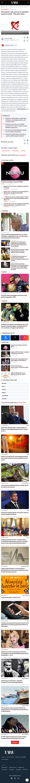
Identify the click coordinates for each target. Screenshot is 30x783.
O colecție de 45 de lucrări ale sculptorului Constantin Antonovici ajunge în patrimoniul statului (20, 258)
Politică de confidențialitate (20, 757)
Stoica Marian (25, 483)
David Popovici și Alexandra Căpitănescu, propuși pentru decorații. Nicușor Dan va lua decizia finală (18, 244)
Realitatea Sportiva (13, 767)
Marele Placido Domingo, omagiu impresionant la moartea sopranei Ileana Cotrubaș (19, 251)
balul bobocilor (6, 150)
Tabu (10, 38)
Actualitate (11, 6)
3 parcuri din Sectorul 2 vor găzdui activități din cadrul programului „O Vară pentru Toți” (16, 204)
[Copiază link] (24, 37)
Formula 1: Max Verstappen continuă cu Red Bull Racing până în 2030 (14, 296)
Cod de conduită (5, 759)
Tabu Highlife (11, 769)
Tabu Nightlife (18, 769)
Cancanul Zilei (4, 769)
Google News (22, 155)
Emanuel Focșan (25, 566)
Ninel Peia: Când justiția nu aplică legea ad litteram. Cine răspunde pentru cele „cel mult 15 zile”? (15, 120)
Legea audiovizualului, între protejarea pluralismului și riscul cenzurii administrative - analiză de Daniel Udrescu (15, 570)
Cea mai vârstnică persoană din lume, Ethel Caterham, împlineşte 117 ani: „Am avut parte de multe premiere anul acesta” (14, 236)
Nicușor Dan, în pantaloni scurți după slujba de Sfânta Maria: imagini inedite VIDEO (16, 192)
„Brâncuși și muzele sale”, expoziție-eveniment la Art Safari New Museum (12, 681)
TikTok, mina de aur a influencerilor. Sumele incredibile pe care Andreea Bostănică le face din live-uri (16, 198)
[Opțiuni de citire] (27, 780)
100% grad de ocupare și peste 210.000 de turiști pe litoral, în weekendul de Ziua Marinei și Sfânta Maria (14, 709)
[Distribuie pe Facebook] (27, 37)
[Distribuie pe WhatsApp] (24, 40)
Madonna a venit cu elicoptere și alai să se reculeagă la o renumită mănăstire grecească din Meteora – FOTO (14, 653)
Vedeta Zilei (25, 769)
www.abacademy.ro (21, 109)
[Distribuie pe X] (27, 40)
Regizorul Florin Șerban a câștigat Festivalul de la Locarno (20, 352)
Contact (3, 757)
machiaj (23, 150)
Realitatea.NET (4, 767)
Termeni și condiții (10, 757)
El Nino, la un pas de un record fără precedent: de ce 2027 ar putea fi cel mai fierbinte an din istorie (16, 125)
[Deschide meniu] (2, 2)
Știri (7, 6)
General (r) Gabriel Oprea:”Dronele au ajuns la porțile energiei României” (16, 135)
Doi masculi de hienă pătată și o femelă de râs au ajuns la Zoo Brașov (16, 130)
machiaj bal (15, 150)
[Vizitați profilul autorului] (2, 39)
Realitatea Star (21, 767)
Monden (3, 183)
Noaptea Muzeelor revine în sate (10, 597)
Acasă (4, 6)
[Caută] (28, 2)
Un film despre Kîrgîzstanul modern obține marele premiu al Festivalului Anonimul (13, 737)
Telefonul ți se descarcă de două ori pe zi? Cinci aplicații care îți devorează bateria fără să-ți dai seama (15, 624)
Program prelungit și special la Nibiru (12, 182)
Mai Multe (15, 742)
